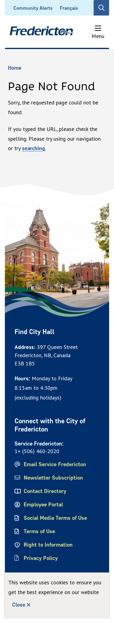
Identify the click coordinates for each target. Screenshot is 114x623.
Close (18, 604)
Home (14, 68)
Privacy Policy (41, 558)
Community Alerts (33, 8)
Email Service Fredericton (55, 464)
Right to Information (48, 544)
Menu (98, 36)
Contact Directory (45, 491)
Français (69, 8)
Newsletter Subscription (53, 477)
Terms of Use (39, 531)
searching (33, 148)
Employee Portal (43, 504)
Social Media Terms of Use (55, 518)
